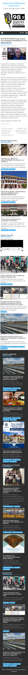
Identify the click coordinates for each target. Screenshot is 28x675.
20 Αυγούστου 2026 (5, 273)
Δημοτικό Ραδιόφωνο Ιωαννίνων (14, 4)
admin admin (15, 156)
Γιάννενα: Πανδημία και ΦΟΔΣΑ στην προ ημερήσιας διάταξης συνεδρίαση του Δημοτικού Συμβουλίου (7, 132)
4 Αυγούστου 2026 (6, 217)
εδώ (12, 239)
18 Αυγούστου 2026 (8, 406)
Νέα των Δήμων (4, 348)
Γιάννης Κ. (15, 46)
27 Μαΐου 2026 (7, 518)
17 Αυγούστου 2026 (8, 449)
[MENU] (26, 33)
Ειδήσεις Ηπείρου (6, 123)
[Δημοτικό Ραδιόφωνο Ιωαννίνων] (2, 33)
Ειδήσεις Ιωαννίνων (14, 346)
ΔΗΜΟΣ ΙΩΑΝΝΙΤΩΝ (5, 346)
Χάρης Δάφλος (17, 449)
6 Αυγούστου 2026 (8, 486)
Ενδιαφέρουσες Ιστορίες (8, 506)
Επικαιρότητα (12, 169)
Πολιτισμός (9, 284)
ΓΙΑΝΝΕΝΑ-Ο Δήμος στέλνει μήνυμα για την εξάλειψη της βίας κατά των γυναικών (21, 131)
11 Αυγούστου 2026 (6, 156)
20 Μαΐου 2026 (7, 553)
